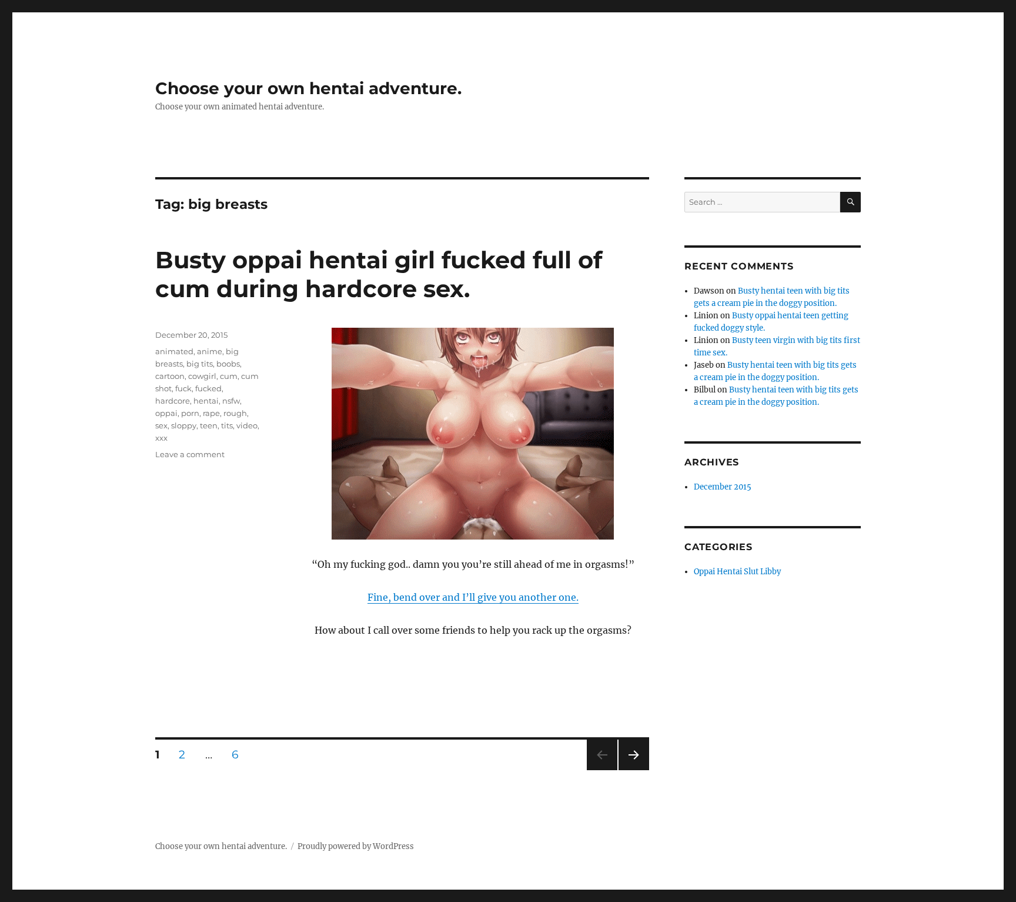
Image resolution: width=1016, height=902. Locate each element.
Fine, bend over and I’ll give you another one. (473, 597)
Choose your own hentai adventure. (308, 88)
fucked (208, 388)
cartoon (170, 376)
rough (235, 413)
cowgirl (202, 376)
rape (211, 413)
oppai (166, 413)
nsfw (231, 400)
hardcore (172, 400)
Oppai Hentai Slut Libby (737, 572)
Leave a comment (190, 454)
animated (174, 351)
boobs (228, 363)
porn (190, 413)
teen (209, 425)
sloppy (183, 425)
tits (227, 425)
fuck (183, 388)
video (247, 425)
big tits (199, 363)
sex (161, 425)
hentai (206, 400)
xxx (161, 437)
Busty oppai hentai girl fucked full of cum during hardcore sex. (378, 274)
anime (209, 351)
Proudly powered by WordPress (356, 846)
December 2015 (722, 487)
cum (229, 376)
